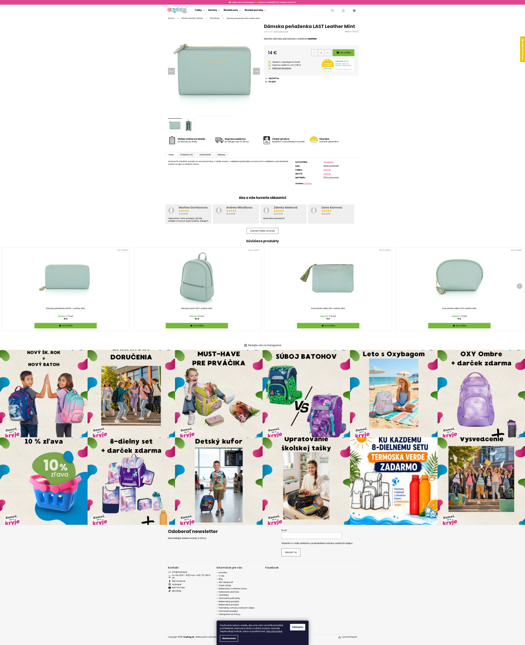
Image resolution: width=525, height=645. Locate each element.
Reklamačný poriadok (229, 601)
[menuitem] (199, 9)
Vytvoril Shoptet (349, 637)
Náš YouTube (178, 587)
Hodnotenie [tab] (205, 154)
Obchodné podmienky (229, 598)
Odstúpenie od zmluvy (229, 614)
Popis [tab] (171, 154)
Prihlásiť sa (291, 552)
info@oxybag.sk (179, 572)
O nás (221, 575)
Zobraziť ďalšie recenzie (262, 230)
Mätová (327, 170)
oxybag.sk (176, 584)
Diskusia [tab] (221, 154)
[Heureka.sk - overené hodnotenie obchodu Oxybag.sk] (337, 65)
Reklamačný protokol (229, 604)
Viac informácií (274, 631)
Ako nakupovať (226, 582)
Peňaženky (329, 162)
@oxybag (176, 590)
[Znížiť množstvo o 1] (314, 52)
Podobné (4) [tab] (186, 154)
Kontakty (223, 572)
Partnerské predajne (228, 611)
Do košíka (345, 52)
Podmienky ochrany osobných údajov (237, 607)
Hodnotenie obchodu (229, 592)
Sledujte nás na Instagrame (264, 345)
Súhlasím (297, 627)
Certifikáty (224, 595)
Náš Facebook (178, 581)
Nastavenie (229, 638)
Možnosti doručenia (281, 68)
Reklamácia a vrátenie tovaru (233, 588)
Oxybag (308, 183)
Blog (221, 579)
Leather (327, 173)
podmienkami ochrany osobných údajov (332, 543)
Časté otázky (225, 585)
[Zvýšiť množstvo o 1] (327, 52)
